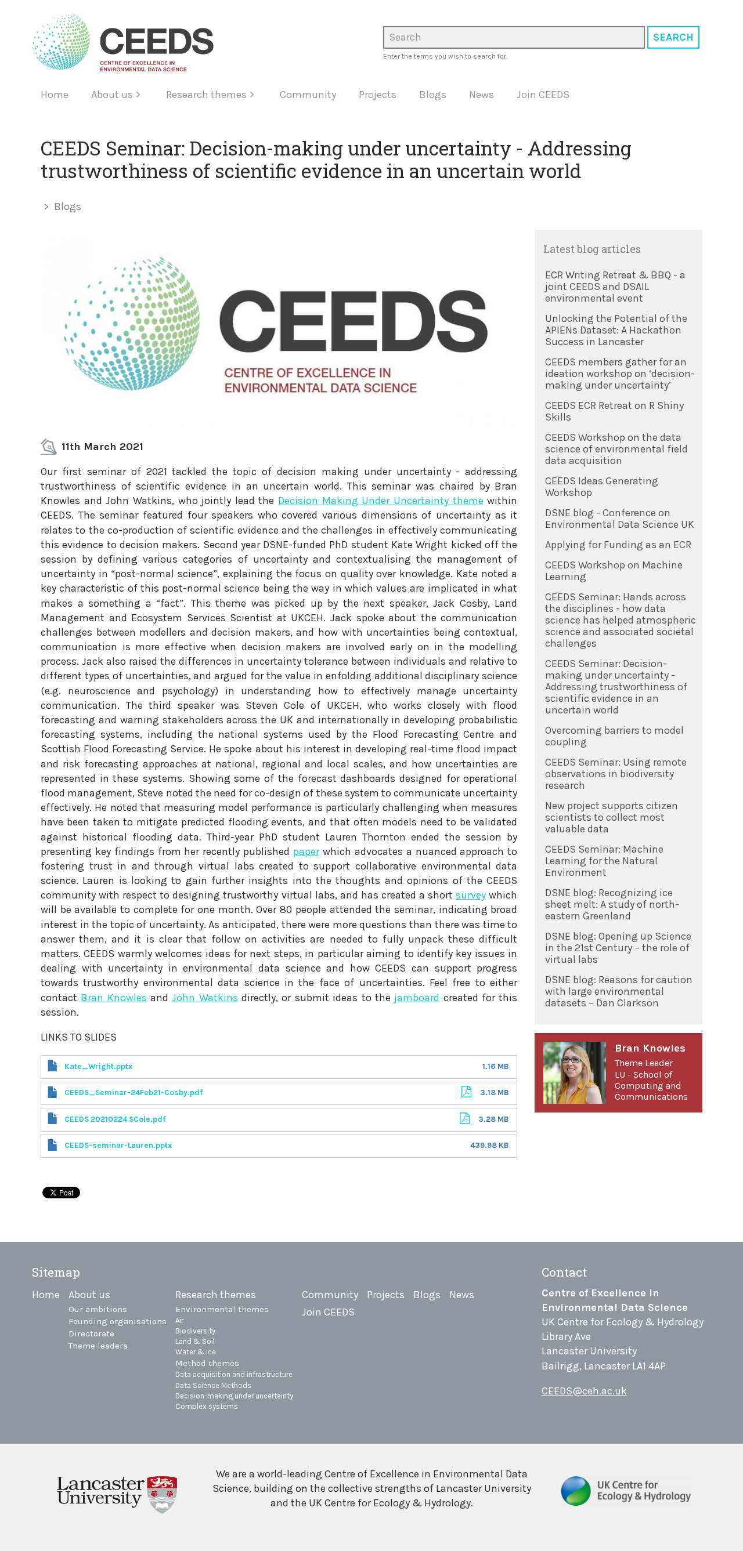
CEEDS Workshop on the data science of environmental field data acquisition (616, 449)
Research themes (206, 94)
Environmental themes (222, 1309)
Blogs (432, 94)
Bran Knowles (113, 997)
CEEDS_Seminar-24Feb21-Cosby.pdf (133, 1092)
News (481, 94)
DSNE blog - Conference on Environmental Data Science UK (619, 518)
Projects (377, 94)
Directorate (91, 1333)
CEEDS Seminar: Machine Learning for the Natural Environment (604, 861)
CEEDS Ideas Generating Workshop (601, 486)
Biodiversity (195, 1331)
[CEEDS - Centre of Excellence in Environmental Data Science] (127, 42)
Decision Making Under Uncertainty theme (381, 500)
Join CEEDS (543, 94)
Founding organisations (117, 1321)
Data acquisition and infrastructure (234, 1374)
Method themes (207, 1363)
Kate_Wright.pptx (98, 1066)
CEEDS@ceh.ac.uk (584, 1391)
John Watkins (204, 997)
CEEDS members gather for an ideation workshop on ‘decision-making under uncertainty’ (620, 374)
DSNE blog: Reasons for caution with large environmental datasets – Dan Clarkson (618, 991)
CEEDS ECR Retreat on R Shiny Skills (614, 411)
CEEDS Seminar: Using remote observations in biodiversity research (616, 774)
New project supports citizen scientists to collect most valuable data (611, 817)
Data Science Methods (213, 1385)
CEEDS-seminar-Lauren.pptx (118, 1145)
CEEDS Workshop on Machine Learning (614, 571)
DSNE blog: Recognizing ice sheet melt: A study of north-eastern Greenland (612, 904)
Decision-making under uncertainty (234, 1395)
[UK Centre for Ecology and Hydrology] (626, 1495)
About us (112, 94)
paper (306, 851)
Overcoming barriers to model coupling (614, 736)
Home (54, 94)
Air (179, 1320)
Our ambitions (97, 1309)
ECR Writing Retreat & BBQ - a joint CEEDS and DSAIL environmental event (615, 287)
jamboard (416, 997)
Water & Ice (195, 1351)
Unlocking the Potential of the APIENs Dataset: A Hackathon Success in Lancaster (616, 330)
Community (308, 94)
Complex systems (206, 1406)
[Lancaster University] (117, 1493)
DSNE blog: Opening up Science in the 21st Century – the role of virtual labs (618, 948)
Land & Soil (195, 1341)
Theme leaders (98, 1345)
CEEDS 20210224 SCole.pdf (114, 1119)
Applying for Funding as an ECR (618, 544)
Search (673, 37)
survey (471, 895)
